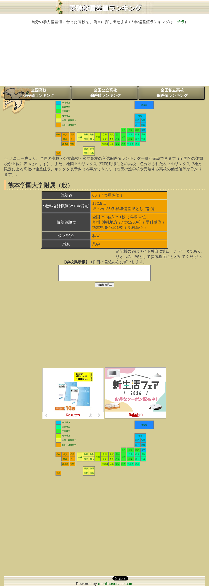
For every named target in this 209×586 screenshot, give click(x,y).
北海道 (144, 105)
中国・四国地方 (69, 120)
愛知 (118, 144)
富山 (130, 130)
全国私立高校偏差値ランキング (172, 93)
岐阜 (118, 139)
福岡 (72, 134)
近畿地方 (66, 116)
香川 (92, 148)
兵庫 (98, 137)
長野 (123, 137)
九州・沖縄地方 (69, 125)
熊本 (65, 139)
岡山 (92, 139)
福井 (118, 134)
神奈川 (130, 144)
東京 (137, 144)
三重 (112, 144)
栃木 (137, 134)
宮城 (143, 125)
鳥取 (92, 134)
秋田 (137, 120)
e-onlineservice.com (115, 584)
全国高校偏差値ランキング (38, 93)
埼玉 (137, 139)
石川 (123, 130)
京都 (105, 134)
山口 (80, 137)
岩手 (143, 120)
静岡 (123, 144)
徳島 (92, 153)
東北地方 (66, 102)
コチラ (179, 22)
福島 (143, 130)
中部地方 (66, 111)
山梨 (130, 139)
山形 (137, 125)
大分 (72, 139)
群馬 (130, 134)
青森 (140, 116)
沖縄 (58, 153)
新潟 (137, 130)
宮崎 (72, 144)
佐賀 (65, 134)
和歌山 (105, 144)
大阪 (105, 139)
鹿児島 (65, 144)
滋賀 (112, 134)
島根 (86, 134)
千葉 (143, 139)
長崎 (58, 134)
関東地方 (66, 107)
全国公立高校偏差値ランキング (105, 93)
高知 (86, 153)
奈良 (112, 139)
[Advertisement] (104, 57)
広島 (86, 139)
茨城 (143, 134)
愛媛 (86, 148)
